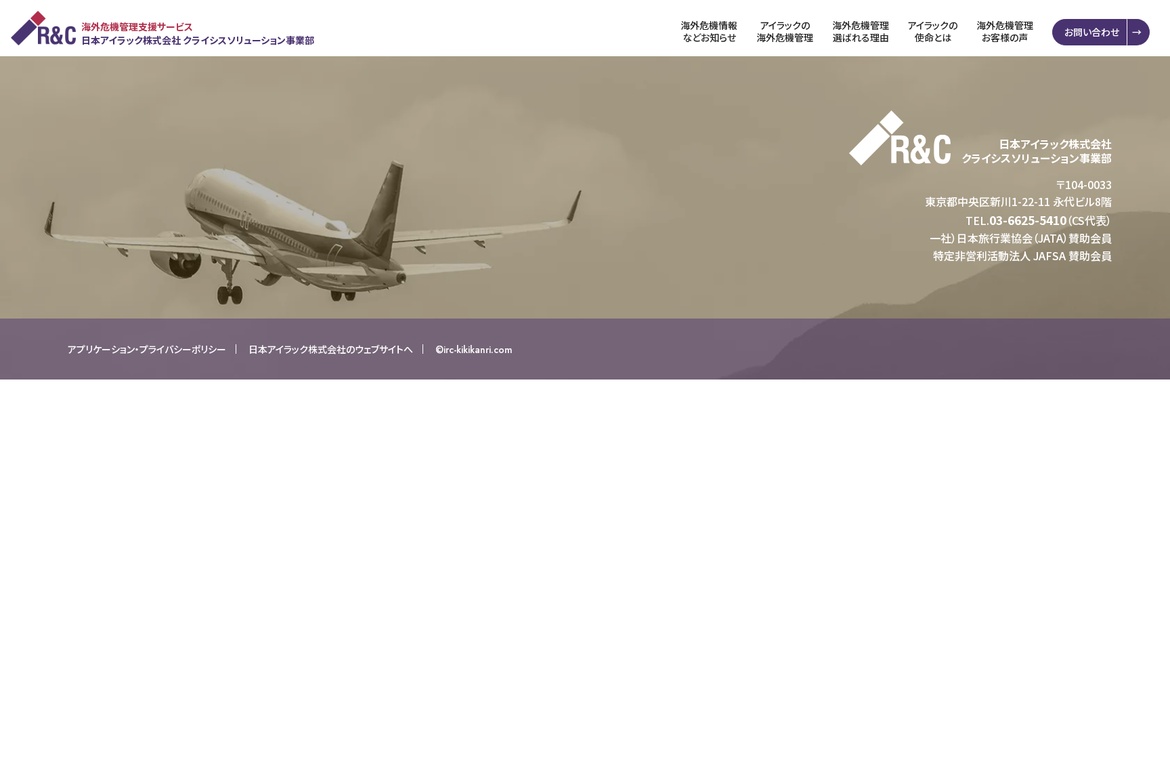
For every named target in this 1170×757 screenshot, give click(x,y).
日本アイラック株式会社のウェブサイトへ (330, 349)
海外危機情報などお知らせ (708, 31)
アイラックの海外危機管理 (784, 31)
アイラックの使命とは (932, 31)
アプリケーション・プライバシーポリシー (147, 349)
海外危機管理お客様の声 (1004, 31)
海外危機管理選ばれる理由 (860, 31)
